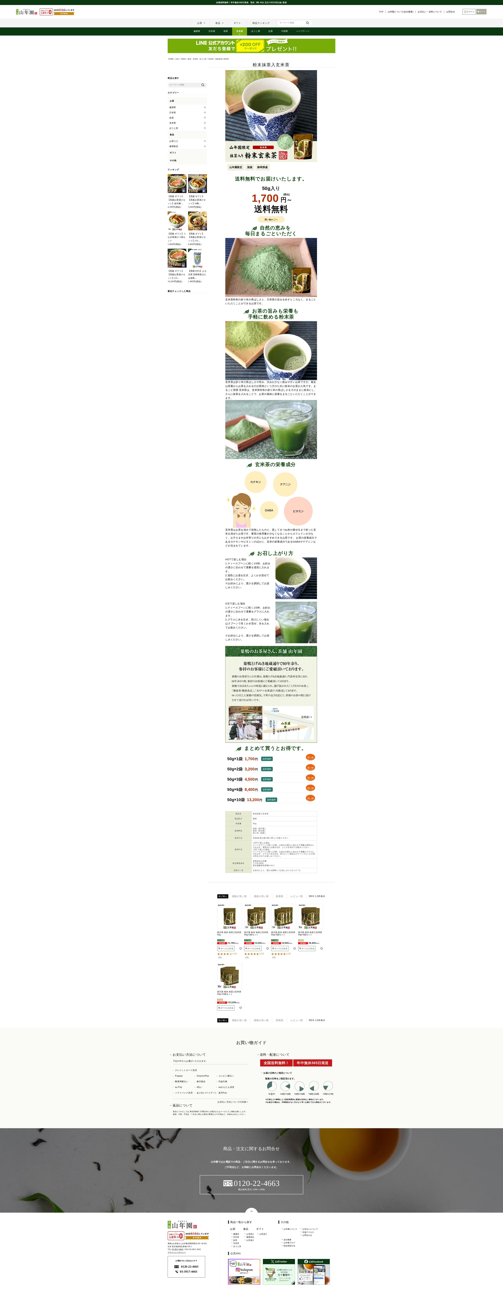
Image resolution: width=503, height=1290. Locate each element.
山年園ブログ (289, 1243)
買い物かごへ (271, 219)
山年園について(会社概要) (400, 12)
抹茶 (225, 31)
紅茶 (271, 31)
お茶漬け (250, 1240)
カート (483, 12)
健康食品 (250, 1237)
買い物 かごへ (310, 758)
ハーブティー (303, 31)
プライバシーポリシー (177, 1252)
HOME (170, 59)
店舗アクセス (308, 1232)
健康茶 (197, 31)
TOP (381, 12)
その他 (173, 160)
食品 (217, 23)
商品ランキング (261, 23)
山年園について (290, 1229)
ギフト (237, 23)
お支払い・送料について (430, 12)
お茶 (199, 23)
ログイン (470, 12)
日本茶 (212, 31)
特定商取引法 (289, 1246)
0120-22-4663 (189, 1266)
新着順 (279, 896)
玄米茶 (239, 31)
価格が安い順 (239, 896)
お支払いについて (310, 1229)
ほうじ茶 (255, 31)
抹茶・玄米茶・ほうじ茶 (197, 59)
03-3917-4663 (177, 1249)
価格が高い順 (261, 896)
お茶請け (250, 1234)
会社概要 (287, 1240)
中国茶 (284, 31)
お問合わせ (307, 1235)
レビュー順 (297, 896)
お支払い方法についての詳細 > (233, 1102)
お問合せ (450, 12)
